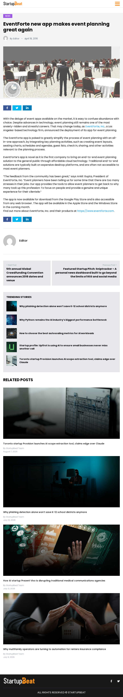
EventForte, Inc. (95, 126)
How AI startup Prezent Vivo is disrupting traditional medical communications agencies (54, 580)
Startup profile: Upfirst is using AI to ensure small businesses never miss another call (63, 347)
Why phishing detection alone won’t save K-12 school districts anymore (63, 306)
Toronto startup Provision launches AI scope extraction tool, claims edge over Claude (67, 360)
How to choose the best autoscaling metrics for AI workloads (56, 333)
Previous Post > (110, 265)
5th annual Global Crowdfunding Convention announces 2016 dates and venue (24, 274)
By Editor (14, 38)
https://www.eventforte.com (95, 211)
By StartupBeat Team (13, 448)
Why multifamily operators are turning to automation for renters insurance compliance (54, 649)
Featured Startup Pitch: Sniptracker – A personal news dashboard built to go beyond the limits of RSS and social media (86, 272)
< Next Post (11, 265)
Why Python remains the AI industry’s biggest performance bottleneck (63, 319)
